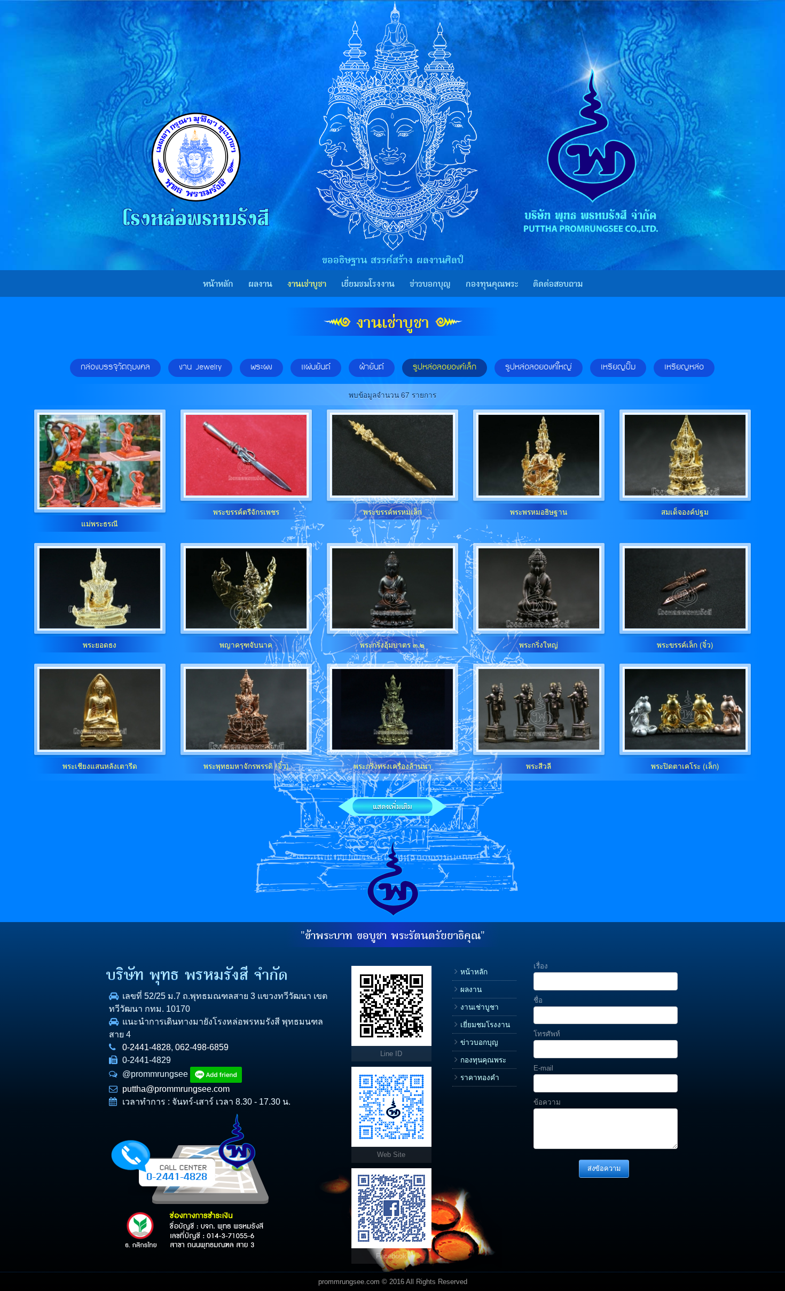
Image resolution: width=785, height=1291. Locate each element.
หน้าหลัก (218, 284)
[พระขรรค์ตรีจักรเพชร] (246, 455)
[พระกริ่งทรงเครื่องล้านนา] (392, 709)
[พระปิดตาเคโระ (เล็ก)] (685, 709)
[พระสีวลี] (539, 709)
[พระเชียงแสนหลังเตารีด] (100, 709)
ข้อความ (547, 1102)
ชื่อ (538, 1000)
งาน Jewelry (200, 367)
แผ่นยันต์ (316, 367)
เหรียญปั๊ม (618, 367)
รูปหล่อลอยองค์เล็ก (444, 367)
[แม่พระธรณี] (100, 461)
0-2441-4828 (146, 1047)
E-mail (543, 1068)
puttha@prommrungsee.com (176, 1088)
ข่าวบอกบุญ (430, 284)
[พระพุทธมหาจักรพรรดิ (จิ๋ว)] (246, 709)
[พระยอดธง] (100, 588)
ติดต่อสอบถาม (558, 284)
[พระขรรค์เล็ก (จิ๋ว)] (685, 588)
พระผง (261, 367)
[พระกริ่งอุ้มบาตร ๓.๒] (392, 588)
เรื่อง (540, 966)
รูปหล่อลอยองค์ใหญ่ (538, 367)
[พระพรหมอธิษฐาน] (539, 455)
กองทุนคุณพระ (492, 284)
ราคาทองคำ (479, 1078)
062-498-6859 (202, 1047)
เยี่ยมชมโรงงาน (368, 284)
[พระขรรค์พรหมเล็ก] (392, 455)
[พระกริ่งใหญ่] (539, 588)
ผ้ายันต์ (371, 367)
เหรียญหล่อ (684, 367)
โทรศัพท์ (546, 1034)
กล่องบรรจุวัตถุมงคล (115, 367)
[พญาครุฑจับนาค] (246, 588)
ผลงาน (260, 284)
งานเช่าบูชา (306, 284)
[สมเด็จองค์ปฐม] (685, 455)
